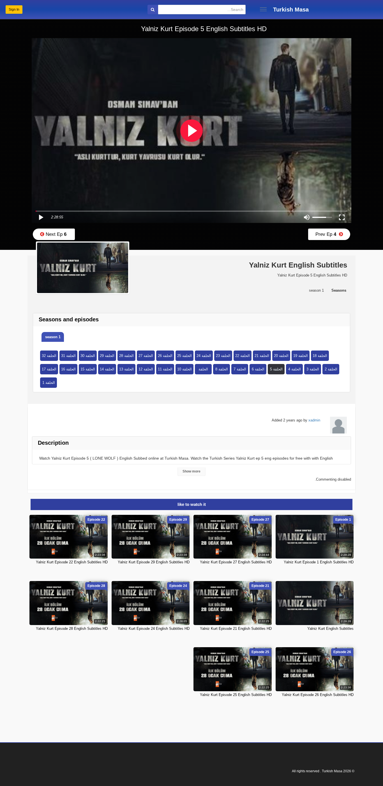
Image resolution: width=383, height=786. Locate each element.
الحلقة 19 (300, 356)
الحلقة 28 (126, 356)
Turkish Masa (291, 9)
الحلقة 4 (294, 369)
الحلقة (203, 369)
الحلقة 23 (223, 356)
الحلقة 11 (165, 369)
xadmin (314, 420)
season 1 (53, 337)
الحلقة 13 (126, 369)
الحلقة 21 (262, 356)
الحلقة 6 (258, 369)
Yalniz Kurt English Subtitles (330, 628)
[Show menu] (263, 9)
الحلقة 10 (184, 369)
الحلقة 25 (184, 356)
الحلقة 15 (87, 369)
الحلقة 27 (146, 356)
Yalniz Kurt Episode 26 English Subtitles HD (318, 695)
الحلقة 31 (68, 356)
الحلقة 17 (49, 369)
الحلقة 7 (240, 369)
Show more (191, 471)
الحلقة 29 (107, 356)
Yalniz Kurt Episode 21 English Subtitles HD (236, 628)
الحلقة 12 (146, 369)
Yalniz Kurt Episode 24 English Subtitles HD (154, 628)
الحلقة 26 (165, 356)
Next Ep (55, 234)
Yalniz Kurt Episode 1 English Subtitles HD (319, 562)
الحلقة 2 (331, 369)
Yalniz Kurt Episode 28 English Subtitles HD (72, 628)
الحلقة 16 (68, 369)
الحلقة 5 (276, 369)
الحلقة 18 (320, 356)
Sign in (14, 9)
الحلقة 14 (107, 369)
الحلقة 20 (281, 356)
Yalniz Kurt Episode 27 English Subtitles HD (236, 562)
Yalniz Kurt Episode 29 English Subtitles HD (154, 562)
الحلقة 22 (242, 356)
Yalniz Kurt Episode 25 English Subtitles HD (236, 695)
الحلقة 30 (87, 356)
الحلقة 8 (221, 369)
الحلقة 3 (312, 369)
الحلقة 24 (204, 356)
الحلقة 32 (49, 356)
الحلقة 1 (48, 383)
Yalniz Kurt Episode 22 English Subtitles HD (72, 562)
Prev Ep (327, 234)
